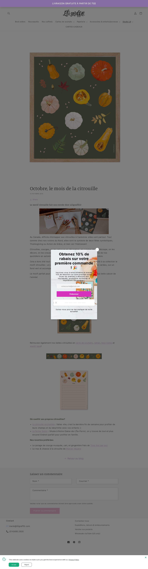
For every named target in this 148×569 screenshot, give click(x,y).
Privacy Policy (74, 560)
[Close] (146, 557)
